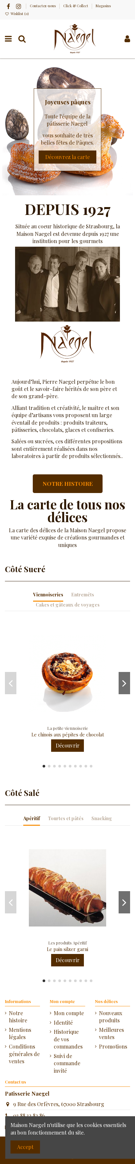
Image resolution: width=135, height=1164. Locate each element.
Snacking (101, 818)
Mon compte (69, 1013)
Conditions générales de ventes (24, 1054)
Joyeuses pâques (67, 102)
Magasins (103, 5)
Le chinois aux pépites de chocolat (67, 735)
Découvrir (68, 745)
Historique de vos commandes (68, 1039)
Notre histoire (18, 1017)
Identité (63, 1022)
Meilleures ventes (111, 1033)
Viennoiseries (48, 594)
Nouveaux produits (110, 1017)
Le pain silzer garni (67, 949)
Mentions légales (20, 1033)
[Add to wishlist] (62, 720)
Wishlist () (19, 13)
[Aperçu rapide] (73, 720)
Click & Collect (76, 5)
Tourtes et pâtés (66, 818)
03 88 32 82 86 (29, 1115)
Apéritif (31, 818)
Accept (25, 1146)
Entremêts (82, 594)
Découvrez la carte (67, 156)
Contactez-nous (43, 5)
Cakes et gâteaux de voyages (68, 605)
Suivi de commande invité (67, 1063)
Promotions (113, 1046)
